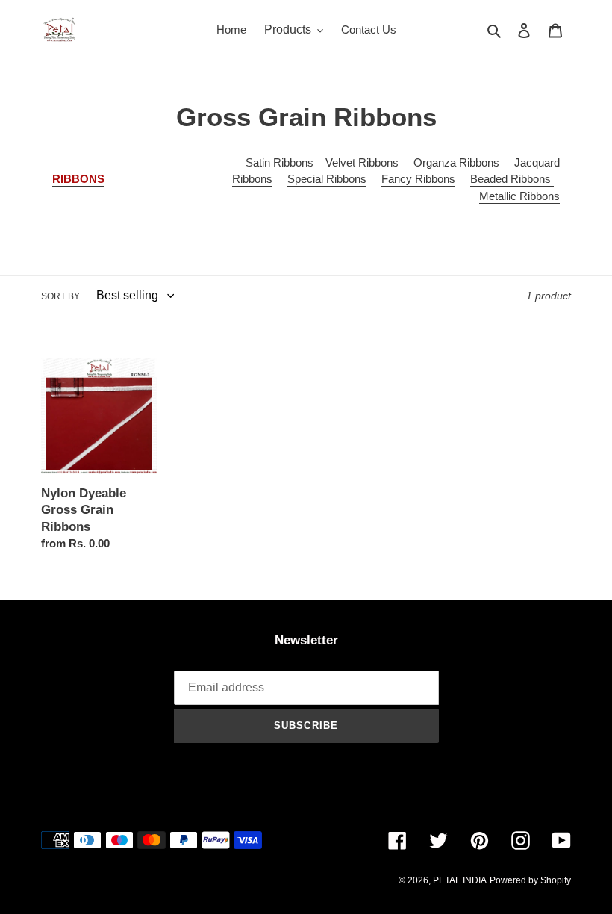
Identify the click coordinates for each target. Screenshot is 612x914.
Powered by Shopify (530, 880)
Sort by (60, 296)
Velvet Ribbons (362, 162)
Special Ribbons (326, 178)
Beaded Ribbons (512, 178)
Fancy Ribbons (418, 178)
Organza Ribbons (456, 162)
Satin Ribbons (279, 162)
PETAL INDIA (460, 880)
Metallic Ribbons (519, 196)
